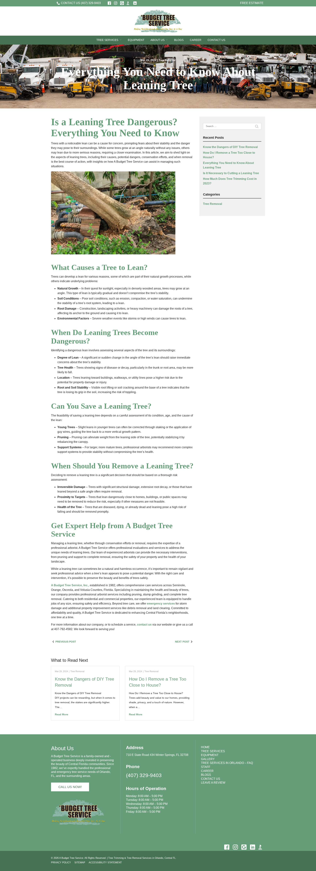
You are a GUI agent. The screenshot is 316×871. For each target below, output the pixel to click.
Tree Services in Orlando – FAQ (227, 762)
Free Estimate (252, 3)
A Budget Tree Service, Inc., (70, 585)
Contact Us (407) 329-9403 (81, 3)
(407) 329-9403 (144, 775)
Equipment (136, 39)
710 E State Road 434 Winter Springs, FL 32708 (157, 754)
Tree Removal (167, 60)
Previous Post (65, 641)
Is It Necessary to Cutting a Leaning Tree (231, 173)
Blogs (179, 39)
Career (195, 39)
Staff (205, 766)
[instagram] (235, 847)
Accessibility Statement (105, 862)
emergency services (161, 603)
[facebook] (227, 847)
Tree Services (107, 39)
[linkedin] (252, 847)
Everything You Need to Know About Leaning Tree (158, 78)
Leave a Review (213, 782)
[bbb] (261, 847)
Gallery (208, 759)
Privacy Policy (61, 862)
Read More (61, 714)
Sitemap (79, 862)
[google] (244, 847)
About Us (158, 39)
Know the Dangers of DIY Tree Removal (230, 147)
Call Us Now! (70, 787)
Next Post (182, 641)
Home (205, 747)
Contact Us (216, 39)
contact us (144, 624)
